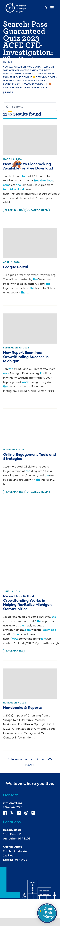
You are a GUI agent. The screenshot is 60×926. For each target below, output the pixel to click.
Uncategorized (37, 210)
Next (28, 765)
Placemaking (14, 210)
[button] (47, 913)
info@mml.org (12, 803)
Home (6, 62)
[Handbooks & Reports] (30, 683)
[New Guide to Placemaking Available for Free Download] (30, 140)
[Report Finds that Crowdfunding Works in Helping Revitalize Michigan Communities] (30, 548)
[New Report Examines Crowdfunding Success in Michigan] (30, 328)
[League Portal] (30, 243)
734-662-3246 (12, 807)
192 (50, 758)
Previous (16, 759)
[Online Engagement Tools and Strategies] (30, 430)
